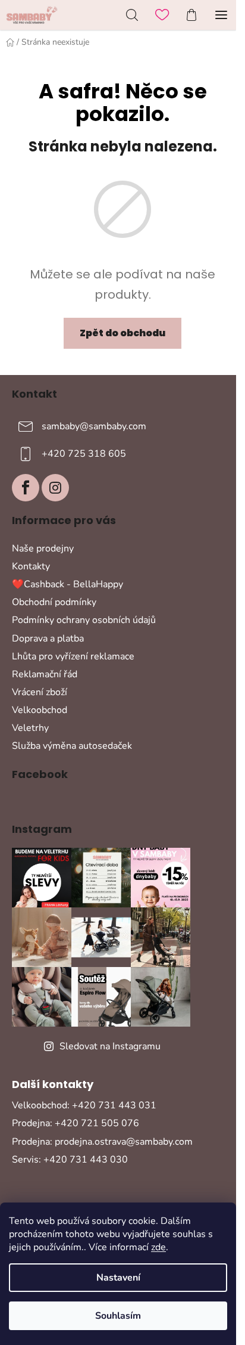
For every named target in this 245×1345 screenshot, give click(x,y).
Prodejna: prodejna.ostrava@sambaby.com (102, 1141)
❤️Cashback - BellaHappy (67, 584)
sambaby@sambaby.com (94, 426)
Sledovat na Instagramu (110, 1046)
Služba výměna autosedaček (72, 745)
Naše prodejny (43, 548)
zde (158, 1247)
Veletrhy (30, 728)
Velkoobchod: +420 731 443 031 (84, 1105)
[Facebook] (25, 487)
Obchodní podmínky (54, 602)
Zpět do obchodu (122, 333)
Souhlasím (118, 1315)
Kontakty (31, 566)
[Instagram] (55, 487)
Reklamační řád (44, 674)
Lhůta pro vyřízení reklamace (73, 656)
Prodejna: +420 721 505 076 (75, 1123)
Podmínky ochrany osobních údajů (84, 620)
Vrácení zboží (39, 692)
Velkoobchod (39, 710)
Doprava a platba (48, 638)
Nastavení (118, 1277)
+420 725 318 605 (84, 453)
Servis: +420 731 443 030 (70, 1159)
